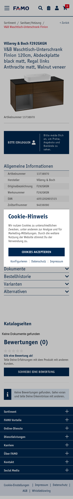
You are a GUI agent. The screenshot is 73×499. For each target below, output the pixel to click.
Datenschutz (39, 261)
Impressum (56, 261)
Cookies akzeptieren (36, 252)
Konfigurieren (19, 261)
